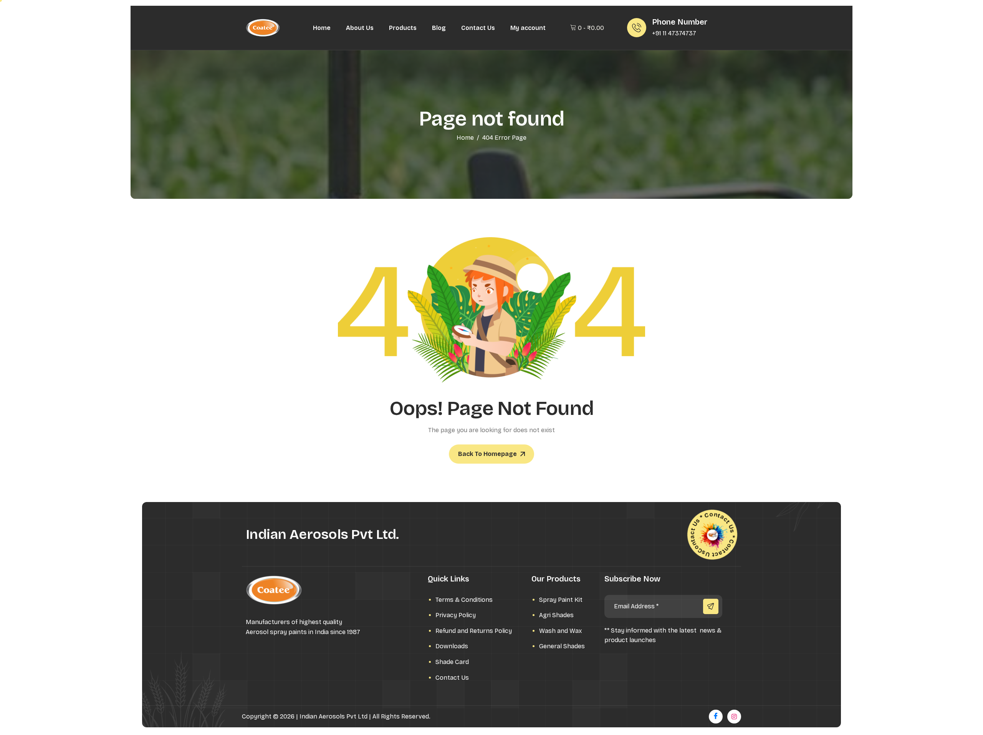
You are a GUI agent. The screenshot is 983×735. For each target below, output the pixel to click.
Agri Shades (556, 615)
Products (403, 27)
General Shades (562, 646)
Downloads (451, 646)
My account (528, 27)
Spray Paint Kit (561, 599)
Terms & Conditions (464, 599)
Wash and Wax (560, 630)
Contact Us (478, 27)
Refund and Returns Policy (473, 630)
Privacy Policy (455, 615)
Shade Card (452, 662)
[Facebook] (716, 716)
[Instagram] (734, 716)
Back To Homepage (487, 454)
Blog (439, 27)
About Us (360, 27)
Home (322, 27)
